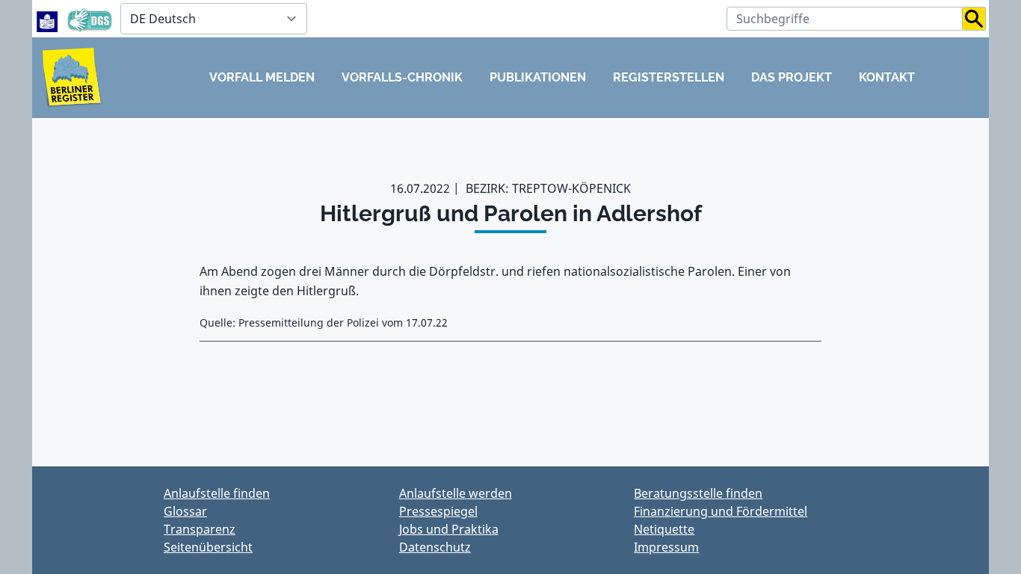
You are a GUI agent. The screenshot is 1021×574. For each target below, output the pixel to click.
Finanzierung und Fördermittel (720, 511)
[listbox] (213, 18)
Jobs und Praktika (449, 529)
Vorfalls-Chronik (402, 77)
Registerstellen (668, 77)
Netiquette (664, 529)
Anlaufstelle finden (217, 493)
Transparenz (199, 529)
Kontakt (887, 77)
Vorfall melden (262, 77)
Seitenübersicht (208, 547)
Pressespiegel (438, 511)
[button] (974, 19)
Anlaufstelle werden (455, 493)
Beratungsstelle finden (698, 493)
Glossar (185, 511)
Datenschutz (435, 547)
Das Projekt (791, 77)
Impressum (666, 547)
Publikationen (538, 77)
